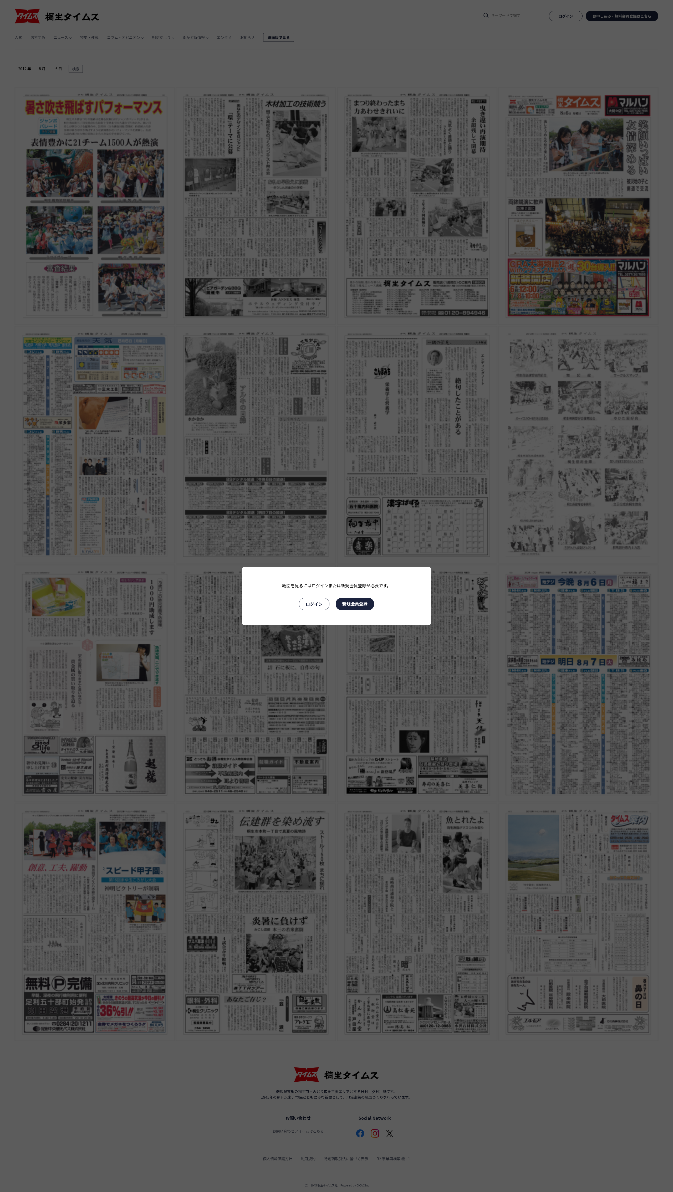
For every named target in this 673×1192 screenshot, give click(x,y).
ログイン (314, 604)
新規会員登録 (355, 603)
